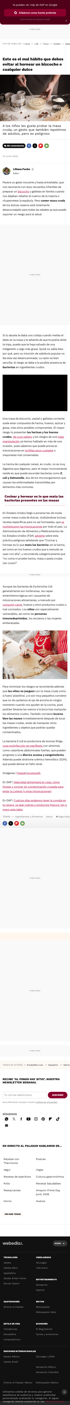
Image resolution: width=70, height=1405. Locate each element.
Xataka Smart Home (15, 1278)
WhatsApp (6, 1118)
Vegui (7, 1169)
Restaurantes (12, 1190)
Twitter (35, 145)
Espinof (40, 1290)
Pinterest (43, 1118)
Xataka (7, 1262)
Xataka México (12, 1356)
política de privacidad (46, 1102)
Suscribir (57, 1095)
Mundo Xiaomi (11, 1283)
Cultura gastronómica (50, 1176)
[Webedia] (13, 1245)
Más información (55, 1401)
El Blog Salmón (44, 1329)
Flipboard (40, 145)
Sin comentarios (15, 145)
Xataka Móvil (11, 1268)
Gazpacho (53, 1065)
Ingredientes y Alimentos (29, 816)
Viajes (39, 1169)
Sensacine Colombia (47, 1372)
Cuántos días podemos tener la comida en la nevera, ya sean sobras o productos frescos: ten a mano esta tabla (35, 805)
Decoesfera (10, 1334)
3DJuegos (41, 1262)
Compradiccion (12, 1339)
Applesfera (10, 1273)
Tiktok (57, 1118)
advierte (40, 536)
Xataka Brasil (11, 1361)
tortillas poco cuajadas (39, 450)
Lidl (36, 44)
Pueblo (57, 44)
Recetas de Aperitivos (17, 1176)
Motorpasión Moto (46, 1312)
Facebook (29, 145)
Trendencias (10, 1329)
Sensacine (41, 1284)
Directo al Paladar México (18, 1382)
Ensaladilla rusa (35, 1065)
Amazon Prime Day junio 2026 (48, 1192)
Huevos (40, 1201)
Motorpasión (43, 1307)
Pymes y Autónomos (47, 1334)
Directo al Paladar (14, 1307)
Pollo (7, 1183)
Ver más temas (13, 1214)
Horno (8, 1201)
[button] (23, 169)
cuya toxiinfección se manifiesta (22, 746)
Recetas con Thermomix (11, 1161)
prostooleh (34, 773)
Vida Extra (42, 1268)
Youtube (28, 1118)
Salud (49, 816)
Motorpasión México (47, 1382)
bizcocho (23, 191)
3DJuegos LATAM (45, 1356)
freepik (21, 773)
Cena (27, 44)
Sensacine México (46, 1367)
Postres (41, 1159)
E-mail (46, 145)
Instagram (35, 1118)
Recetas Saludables (48, 1183)
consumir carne (12, 605)
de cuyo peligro (22, 437)
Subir (58, 1243)
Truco (46, 44)
